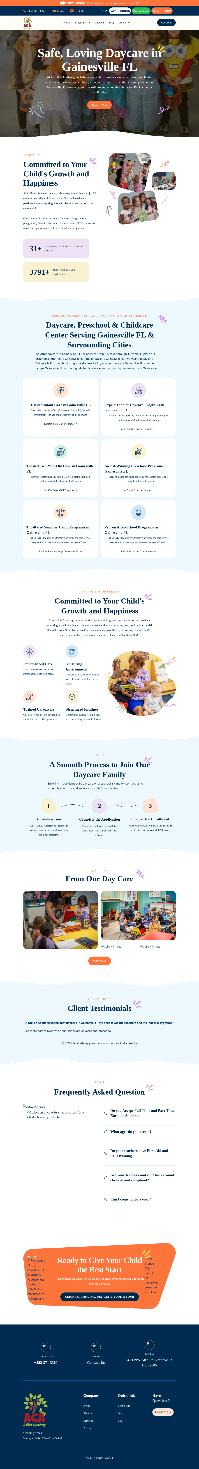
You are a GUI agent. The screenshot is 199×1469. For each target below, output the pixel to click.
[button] (140, 1113)
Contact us (166, 22)
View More (99, 960)
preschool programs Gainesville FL (77, 363)
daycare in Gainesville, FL (64, 354)
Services (88, 1420)
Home (66, 22)
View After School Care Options (137, 551)
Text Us (79, 10)
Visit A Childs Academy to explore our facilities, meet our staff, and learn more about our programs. (48, 830)
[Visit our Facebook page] (102, 11)
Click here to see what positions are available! (103, 3)
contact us (132, 783)
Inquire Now (162, 11)
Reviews (99, 22)
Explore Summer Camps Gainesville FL (59, 551)
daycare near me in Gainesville (137, 368)
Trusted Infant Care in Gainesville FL (60, 405)
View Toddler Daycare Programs (137, 429)
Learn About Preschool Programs (136, 490)
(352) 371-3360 (36, 10)
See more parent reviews (40, 1031)
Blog (111, 22)
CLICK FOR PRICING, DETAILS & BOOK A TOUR (99, 1296)
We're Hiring (120, 11)
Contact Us (96, 1363)
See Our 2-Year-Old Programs (59, 490)
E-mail (61, 10)
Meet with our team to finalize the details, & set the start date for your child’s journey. (150, 827)
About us (88, 1413)
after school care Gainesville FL (122, 363)
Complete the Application (99, 819)
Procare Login (141, 11)
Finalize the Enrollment (150, 819)
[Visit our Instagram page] (106, 11)
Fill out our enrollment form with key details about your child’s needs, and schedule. (99, 830)
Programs (80, 22)
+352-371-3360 (46, 1363)
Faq (120, 1420)
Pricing (87, 1428)
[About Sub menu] (129, 22)
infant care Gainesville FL (66, 358)
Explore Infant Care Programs (59, 423)
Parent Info (124, 1405)
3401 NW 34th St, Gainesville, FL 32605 (149, 1362)
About (122, 22)
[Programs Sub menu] (88, 22)
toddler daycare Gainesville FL (104, 358)
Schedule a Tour (49, 819)
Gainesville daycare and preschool (89, 1031)
